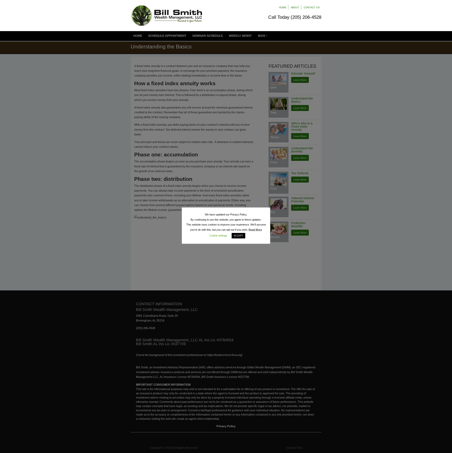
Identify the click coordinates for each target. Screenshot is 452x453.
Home (282, 7)
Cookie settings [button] (218, 235)
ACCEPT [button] (238, 235)
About (295, 7)
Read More (255, 229)
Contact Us (312, 7)
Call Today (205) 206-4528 (294, 17)
